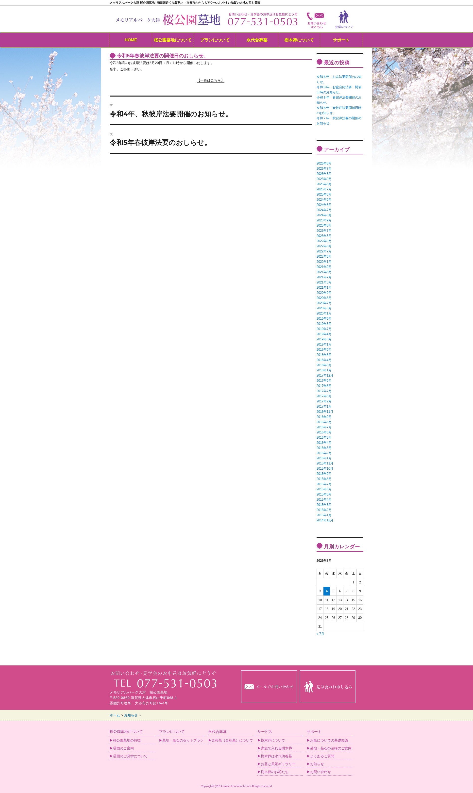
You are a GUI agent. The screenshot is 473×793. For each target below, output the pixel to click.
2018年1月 (324, 370)
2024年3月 (324, 215)
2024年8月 (324, 205)
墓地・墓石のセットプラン (183, 740)
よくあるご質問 (322, 756)
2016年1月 (324, 458)
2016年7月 (324, 427)
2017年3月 (324, 396)
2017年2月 (324, 401)
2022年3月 (324, 256)
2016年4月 (324, 443)
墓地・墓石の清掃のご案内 (331, 748)
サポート (341, 40)
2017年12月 (325, 375)
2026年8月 (324, 163)
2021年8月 (324, 272)
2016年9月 (324, 417)
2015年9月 (324, 474)
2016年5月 (324, 437)
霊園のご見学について (130, 756)
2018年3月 (324, 365)
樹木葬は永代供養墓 (276, 756)
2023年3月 (324, 236)
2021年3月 (324, 282)
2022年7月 (324, 251)
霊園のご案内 (123, 748)
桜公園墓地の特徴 (127, 740)
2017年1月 (324, 406)
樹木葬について (299, 40)
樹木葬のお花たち (274, 772)
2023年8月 (324, 225)
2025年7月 (324, 189)
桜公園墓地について (173, 40)
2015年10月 (325, 468)
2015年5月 (324, 494)
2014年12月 (325, 520)
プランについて (215, 40)
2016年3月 (324, 448)
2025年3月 (324, 194)
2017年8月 (324, 386)
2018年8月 (324, 355)
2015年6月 (324, 489)
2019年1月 (324, 344)
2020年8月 (324, 298)
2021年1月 (324, 287)
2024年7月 (324, 210)
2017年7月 (324, 391)
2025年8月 (324, 184)
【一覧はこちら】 (210, 80)
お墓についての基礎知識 (329, 740)
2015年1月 (324, 515)
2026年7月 (324, 168)
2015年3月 (324, 505)
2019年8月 (324, 324)
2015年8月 (324, 479)
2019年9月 (324, 318)
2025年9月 (324, 179)
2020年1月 (324, 313)
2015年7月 (324, 484)
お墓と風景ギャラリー (278, 764)
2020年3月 (324, 308)
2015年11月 (325, 463)
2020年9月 (324, 293)
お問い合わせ (320, 772)
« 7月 (320, 634)
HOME (131, 40)
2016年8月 (324, 422)
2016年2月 (324, 453)
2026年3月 (324, 174)
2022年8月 (324, 246)
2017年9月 (324, 380)
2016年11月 (325, 411)
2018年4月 (324, 360)
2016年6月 (324, 432)
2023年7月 (324, 230)
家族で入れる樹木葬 (276, 748)
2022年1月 (324, 262)
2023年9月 (324, 220)
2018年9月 (324, 349)
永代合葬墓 (257, 40)
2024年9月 (324, 199)
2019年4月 (324, 334)
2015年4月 (324, 499)
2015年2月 (324, 510)
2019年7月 (324, 329)
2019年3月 (324, 339)
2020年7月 (324, 303)
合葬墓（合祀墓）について (232, 740)
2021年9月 (324, 267)
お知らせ (317, 764)
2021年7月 (324, 277)
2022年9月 (324, 241)
